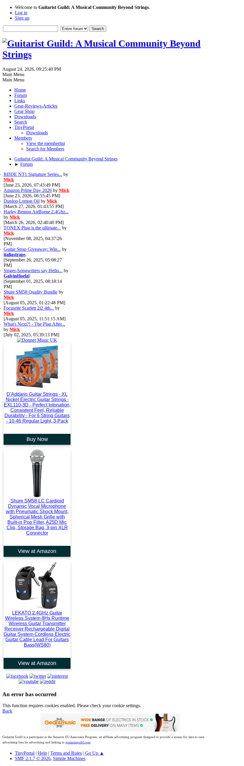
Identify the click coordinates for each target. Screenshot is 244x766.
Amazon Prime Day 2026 (28, 190)
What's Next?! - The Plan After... (34, 324)
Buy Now (37, 439)
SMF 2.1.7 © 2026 (33, 758)
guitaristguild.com (77, 742)
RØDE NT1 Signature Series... (33, 174)
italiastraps (15, 254)
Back (7, 710)
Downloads (37, 132)
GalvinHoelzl (16, 275)
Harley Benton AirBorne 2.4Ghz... (36, 211)
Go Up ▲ (94, 753)
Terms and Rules (66, 753)
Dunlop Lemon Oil (22, 201)
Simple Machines (69, 758)
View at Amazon (37, 551)
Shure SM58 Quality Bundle (30, 291)
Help (42, 753)
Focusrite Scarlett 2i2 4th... (29, 308)
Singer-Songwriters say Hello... (33, 270)
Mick (9, 179)
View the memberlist (45, 143)
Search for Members (45, 148)
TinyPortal (25, 753)
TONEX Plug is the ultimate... (32, 227)
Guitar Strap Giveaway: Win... (32, 249)
